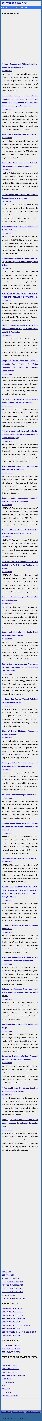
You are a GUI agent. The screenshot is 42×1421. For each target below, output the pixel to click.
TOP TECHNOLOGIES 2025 (12, 1288)
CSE (3, 7)
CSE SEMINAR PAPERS (11, 1345)
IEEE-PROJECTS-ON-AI (11, 1328)
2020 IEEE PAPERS (9, 1298)
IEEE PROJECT (22, 7)
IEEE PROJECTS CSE (10, 1369)
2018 (23, 1298)
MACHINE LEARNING (10, 1396)
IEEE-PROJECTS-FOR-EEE (12, 1312)
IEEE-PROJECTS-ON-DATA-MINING (16, 1325)
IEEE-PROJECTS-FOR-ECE (12, 1315)
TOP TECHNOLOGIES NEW (12, 1282)
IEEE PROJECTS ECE (10, 1365)
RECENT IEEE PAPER (10, 1278)
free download (20, 67)
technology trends (8, 1295)
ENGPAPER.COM (33, 1412)
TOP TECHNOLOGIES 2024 (12, 1292)
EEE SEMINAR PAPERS (11, 1352)
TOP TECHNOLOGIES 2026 (12, 1285)
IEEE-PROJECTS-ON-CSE (12, 1308)
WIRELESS (6, 1389)
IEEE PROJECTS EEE (10, 1372)
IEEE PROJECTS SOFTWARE (13, 1318)
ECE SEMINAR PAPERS (11, 1349)
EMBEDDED (6, 1379)
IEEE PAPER (22, 3)
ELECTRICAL (7, 1392)
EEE (13, 7)
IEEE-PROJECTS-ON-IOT (12, 1322)
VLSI (3, 1385)
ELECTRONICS (8, 1382)
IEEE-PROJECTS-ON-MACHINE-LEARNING (19, 1332)
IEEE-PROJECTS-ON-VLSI (12, 1335)
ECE (8, 7)
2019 (19, 1298)
